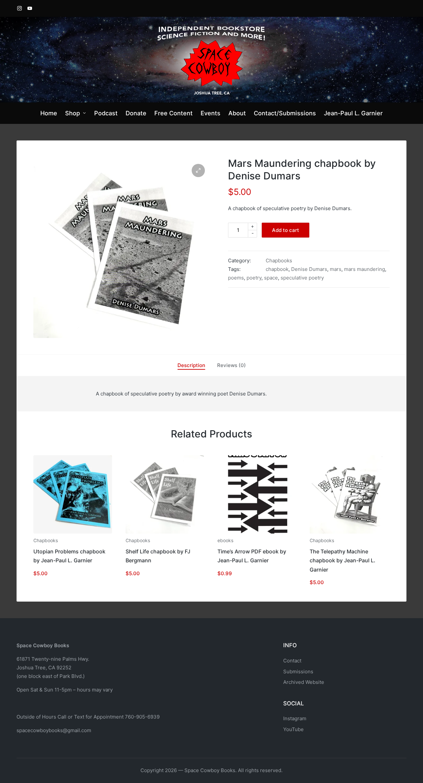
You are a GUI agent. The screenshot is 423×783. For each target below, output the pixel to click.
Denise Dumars (309, 269)
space (271, 278)
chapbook (277, 269)
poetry (254, 278)
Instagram (294, 718)
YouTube (293, 729)
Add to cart (285, 230)
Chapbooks (279, 260)
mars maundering (364, 269)
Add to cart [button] (73, 533)
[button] (198, 170)
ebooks (225, 540)
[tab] (191, 365)
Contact (292, 660)
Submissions (298, 671)
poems (236, 278)
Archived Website (303, 682)
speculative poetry (302, 278)
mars (335, 269)
